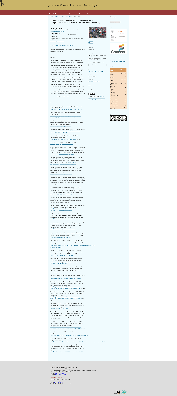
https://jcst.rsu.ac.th (60, 374)
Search (126, 11)
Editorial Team (63, 11)
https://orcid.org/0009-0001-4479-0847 (57, 31)
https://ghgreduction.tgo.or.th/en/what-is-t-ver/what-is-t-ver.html (65, 278)
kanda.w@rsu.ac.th (59, 382)
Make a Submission (124, 1)
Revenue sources (73, 13)
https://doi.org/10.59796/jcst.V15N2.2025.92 (63, 45)
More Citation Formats (94, 64)
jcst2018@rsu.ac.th (59, 373)
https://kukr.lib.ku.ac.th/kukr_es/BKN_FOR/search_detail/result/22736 (66, 351)
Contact (98, 13)
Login (117, 1)
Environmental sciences (93, 81)
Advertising (81, 13)
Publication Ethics (95, 11)
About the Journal (53, 11)
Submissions (64, 13)
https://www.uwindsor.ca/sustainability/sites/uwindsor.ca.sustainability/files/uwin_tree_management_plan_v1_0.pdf (77, 341)
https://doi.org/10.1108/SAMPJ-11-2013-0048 (60, 126)
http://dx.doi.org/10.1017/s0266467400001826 (61, 174)
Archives (86, 11)
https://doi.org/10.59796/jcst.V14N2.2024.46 (60, 237)
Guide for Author (105, 11)
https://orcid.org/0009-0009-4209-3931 (57, 41)
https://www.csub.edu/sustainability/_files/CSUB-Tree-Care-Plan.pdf (66, 109)
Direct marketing (91, 13)
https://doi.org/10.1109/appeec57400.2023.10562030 (62, 229)
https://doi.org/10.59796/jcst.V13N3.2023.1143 (61, 219)
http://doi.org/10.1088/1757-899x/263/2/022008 (61, 255)
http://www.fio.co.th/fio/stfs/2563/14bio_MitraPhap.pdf (63, 139)
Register (112, 1)
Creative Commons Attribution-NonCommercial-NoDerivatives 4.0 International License (96, 98)
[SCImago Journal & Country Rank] (118, 61)
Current (80, 11)
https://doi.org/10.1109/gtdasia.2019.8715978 (61, 194)
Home (51, 16)
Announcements (72, 11)
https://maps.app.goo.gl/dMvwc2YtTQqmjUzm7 (61, 144)
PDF (91, 42)
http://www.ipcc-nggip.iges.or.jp (66, 154)
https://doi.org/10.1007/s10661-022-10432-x (60, 263)
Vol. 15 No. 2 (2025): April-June (66, 16)
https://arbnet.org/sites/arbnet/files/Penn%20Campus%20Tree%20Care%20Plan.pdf (70, 335)
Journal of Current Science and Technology (72, 5)
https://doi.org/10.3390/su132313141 (59, 308)
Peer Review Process (54, 13)
